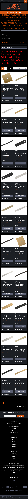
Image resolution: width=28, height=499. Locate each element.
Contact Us (14, 456)
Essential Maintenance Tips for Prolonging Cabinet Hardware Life (14, 471)
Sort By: (10, 68)
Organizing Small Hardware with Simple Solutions (14, 465)
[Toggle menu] (2, 2)
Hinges (14, 449)
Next (24, 403)
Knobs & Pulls (14, 451)
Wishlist (14, 428)
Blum (14, 442)
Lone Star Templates (21, 497)
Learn (14, 458)
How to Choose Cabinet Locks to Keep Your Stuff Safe (14, 467)
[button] (14, 42)
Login (15, 1)
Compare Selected (21, 406)
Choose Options (7, 97)
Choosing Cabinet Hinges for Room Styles (14, 469)
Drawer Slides (14, 448)
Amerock (3, 85)
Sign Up (19, 1)
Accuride (14, 444)
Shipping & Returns (14, 432)
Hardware (14, 441)
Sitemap (11, 496)
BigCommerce (9, 497)
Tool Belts (14, 453)
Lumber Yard (14, 454)
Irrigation (14, 439)
